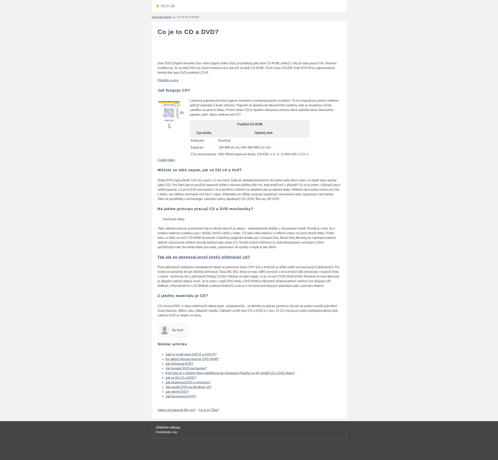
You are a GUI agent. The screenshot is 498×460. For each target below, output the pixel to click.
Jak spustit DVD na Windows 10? (188, 387)
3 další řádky (166, 160)
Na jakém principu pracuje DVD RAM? (192, 359)
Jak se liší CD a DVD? (180, 377)
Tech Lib (167, 6)
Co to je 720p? (209, 410)
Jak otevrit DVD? (177, 391)
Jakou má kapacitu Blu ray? (177, 410)
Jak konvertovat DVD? (180, 396)
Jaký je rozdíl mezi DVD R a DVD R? (191, 354)
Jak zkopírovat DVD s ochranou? (188, 382)
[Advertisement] (249, 49)
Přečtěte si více (168, 80)
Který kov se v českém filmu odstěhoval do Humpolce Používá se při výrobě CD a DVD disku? (230, 373)
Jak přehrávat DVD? (179, 363)
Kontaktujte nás (166, 432)
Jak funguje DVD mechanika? (186, 368)
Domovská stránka (161, 17)
